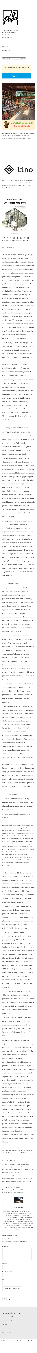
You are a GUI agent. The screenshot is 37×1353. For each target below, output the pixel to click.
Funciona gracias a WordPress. (15, 1341)
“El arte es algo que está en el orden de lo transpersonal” (4, 1299)
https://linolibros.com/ (8, 187)
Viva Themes (31, 1341)
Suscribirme (5, 46)
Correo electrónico (8, 1271)
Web (3, 1280)
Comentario (6, 1246)
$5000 (18, 75)
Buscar (23, 58)
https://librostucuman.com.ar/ (24, 138)
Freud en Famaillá (9, 1299)
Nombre (5, 1263)
